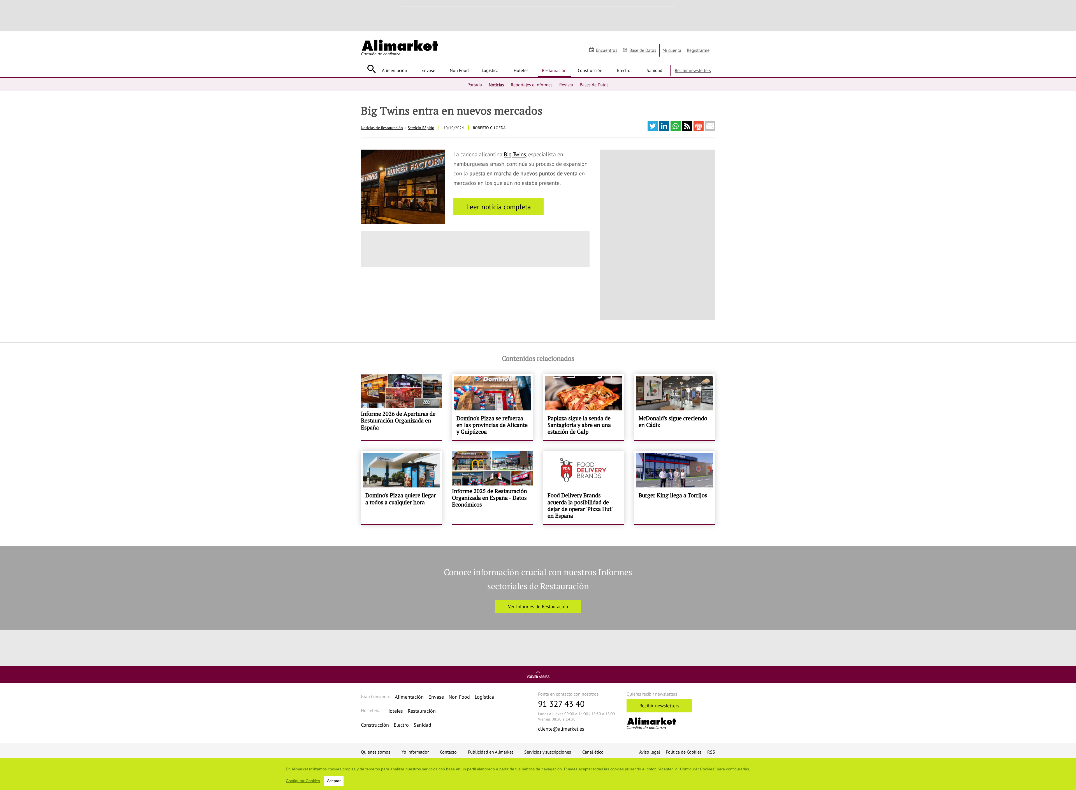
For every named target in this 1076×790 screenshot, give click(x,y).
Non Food (459, 70)
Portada (474, 84)
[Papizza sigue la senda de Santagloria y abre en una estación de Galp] (583, 407)
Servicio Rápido (421, 127)
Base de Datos (642, 50)
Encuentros (606, 50)
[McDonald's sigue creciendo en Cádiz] (674, 407)
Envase (428, 70)
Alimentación (394, 70)
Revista (566, 84)
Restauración (554, 70)
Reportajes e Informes (532, 84)
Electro (623, 70)
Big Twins (515, 154)
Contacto (448, 752)
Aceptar (334, 781)
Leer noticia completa (498, 206)
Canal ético (593, 752)
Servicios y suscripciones (547, 752)
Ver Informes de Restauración (538, 606)
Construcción (590, 70)
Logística (490, 70)
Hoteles (521, 70)
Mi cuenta (671, 50)
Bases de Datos (594, 84)
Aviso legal (649, 752)
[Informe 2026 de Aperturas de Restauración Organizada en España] (401, 407)
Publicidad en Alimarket (490, 752)
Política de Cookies (684, 752)
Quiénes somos (375, 752)
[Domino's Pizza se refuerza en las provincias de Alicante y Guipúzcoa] (492, 407)
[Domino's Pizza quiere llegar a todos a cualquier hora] (401, 487)
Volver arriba (538, 677)
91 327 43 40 (561, 703)
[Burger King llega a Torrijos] (674, 487)
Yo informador (415, 752)
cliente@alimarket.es (561, 729)
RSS (711, 752)
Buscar (371, 69)
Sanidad (654, 70)
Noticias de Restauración (382, 127)
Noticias (496, 84)
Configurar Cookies (303, 781)
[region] (538, 774)
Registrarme (698, 50)
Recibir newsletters (693, 70)
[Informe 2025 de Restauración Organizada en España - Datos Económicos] (492, 487)
